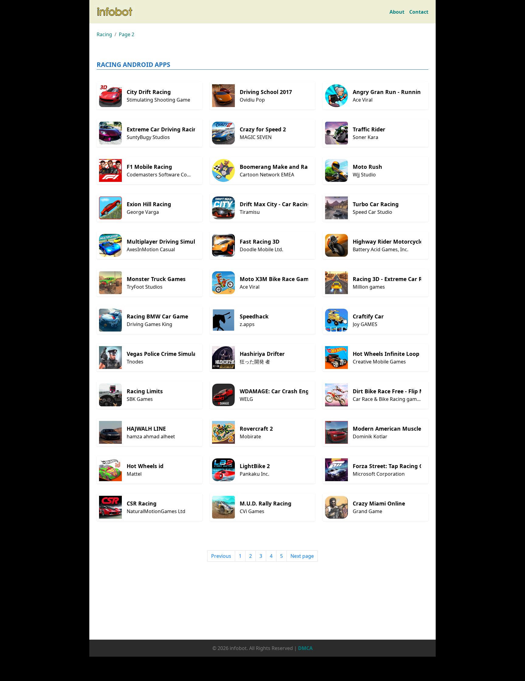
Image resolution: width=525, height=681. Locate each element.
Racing (104, 34)
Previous (221, 556)
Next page (302, 556)
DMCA (305, 648)
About (396, 12)
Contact (418, 12)
